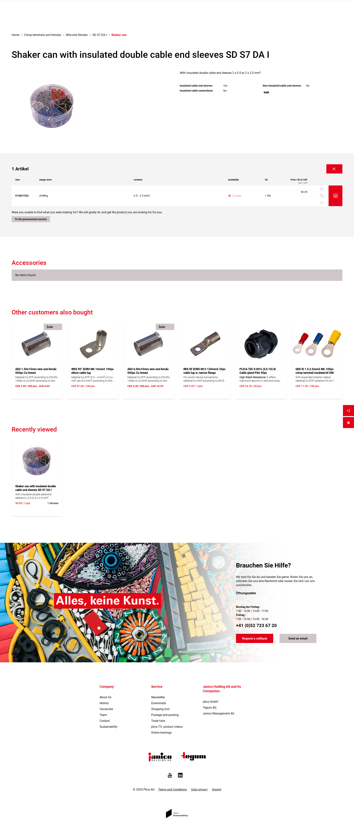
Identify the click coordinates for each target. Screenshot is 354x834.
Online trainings (161, 732)
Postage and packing (165, 715)
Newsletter (158, 697)
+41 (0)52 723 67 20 (256, 625)
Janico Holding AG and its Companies (222, 689)
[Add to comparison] (322, 195)
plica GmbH (210, 701)
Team (103, 715)
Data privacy (199, 789)
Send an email (297, 638)
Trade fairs (158, 721)
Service (156, 686)
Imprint (216, 789)
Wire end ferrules (77, 35)
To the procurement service (31, 219)
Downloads (158, 703)
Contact (105, 721)
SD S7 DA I (99, 35)
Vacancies (106, 709)
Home (15, 35)
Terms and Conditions (172, 789)
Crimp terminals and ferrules (42, 35)
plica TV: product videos (167, 726)
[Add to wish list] (322, 188)
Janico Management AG (218, 713)
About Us (105, 697)
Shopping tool (160, 709)
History (104, 703)
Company (107, 686)
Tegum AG (209, 707)
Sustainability (108, 726)
